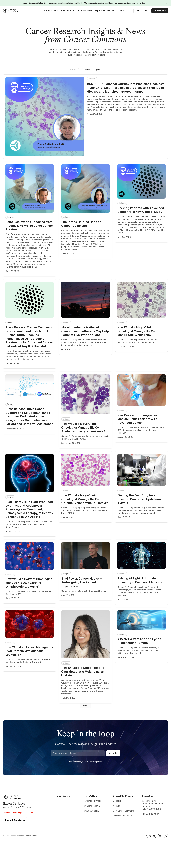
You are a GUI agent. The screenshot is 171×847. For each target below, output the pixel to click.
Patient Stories (51, 10)
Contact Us (147, 796)
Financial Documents (122, 816)
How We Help (67, 10)
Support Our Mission (104, 10)
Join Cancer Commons (123, 811)
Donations (118, 801)
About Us (117, 806)
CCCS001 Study (91, 811)
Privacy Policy (31, 836)
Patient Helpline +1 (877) (18, 813)
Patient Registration (93, 801)
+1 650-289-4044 (150, 814)
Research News (84, 10)
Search (120, 10)
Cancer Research (92, 806)
